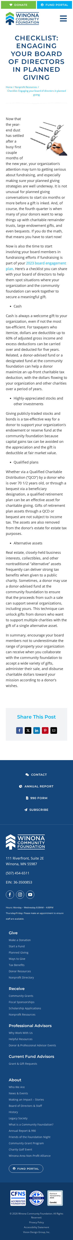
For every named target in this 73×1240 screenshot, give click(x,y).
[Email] (53, 730)
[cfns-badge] (18, 1192)
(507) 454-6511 (17, 873)
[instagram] (20, 895)
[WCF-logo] (22, 14)
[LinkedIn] (36, 730)
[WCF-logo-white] (25, 836)
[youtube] (30, 895)
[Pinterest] (45, 730)
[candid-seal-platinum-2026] (55, 1192)
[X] (28, 730)
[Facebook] (19, 730)
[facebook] (10, 895)
